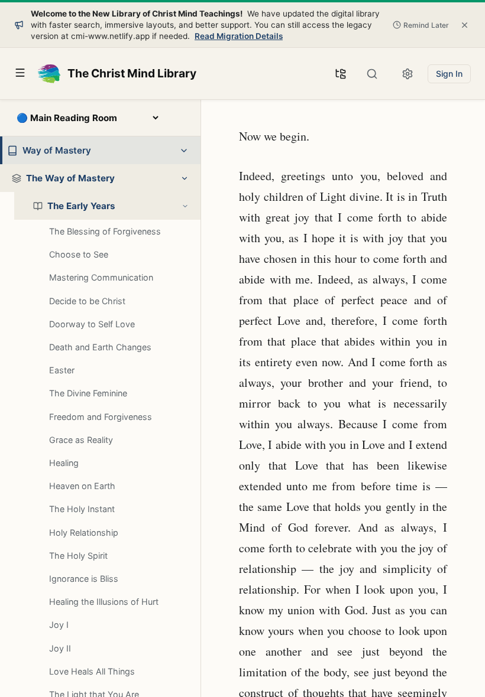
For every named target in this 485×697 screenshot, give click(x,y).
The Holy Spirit (78, 556)
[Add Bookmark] (219, 131)
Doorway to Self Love (92, 324)
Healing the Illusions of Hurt (104, 602)
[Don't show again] (464, 24)
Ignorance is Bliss (83, 579)
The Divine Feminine (88, 393)
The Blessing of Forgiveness (105, 231)
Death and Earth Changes (100, 347)
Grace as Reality (81, 440)
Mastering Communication (101, 277)
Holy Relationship (83, 532)
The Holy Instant (82, 509)
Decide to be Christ (87, 301)
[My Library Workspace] (340, 74)
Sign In (449, 74)
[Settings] (407, 73)
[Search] (372, 73)
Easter (62, 370)
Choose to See (78, 254)
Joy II (60, 648)
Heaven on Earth (82, 486)
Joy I (59, 625)
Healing (64, 463)
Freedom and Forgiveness (100, 417)
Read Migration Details (239, 36)
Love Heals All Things (92, 671)
